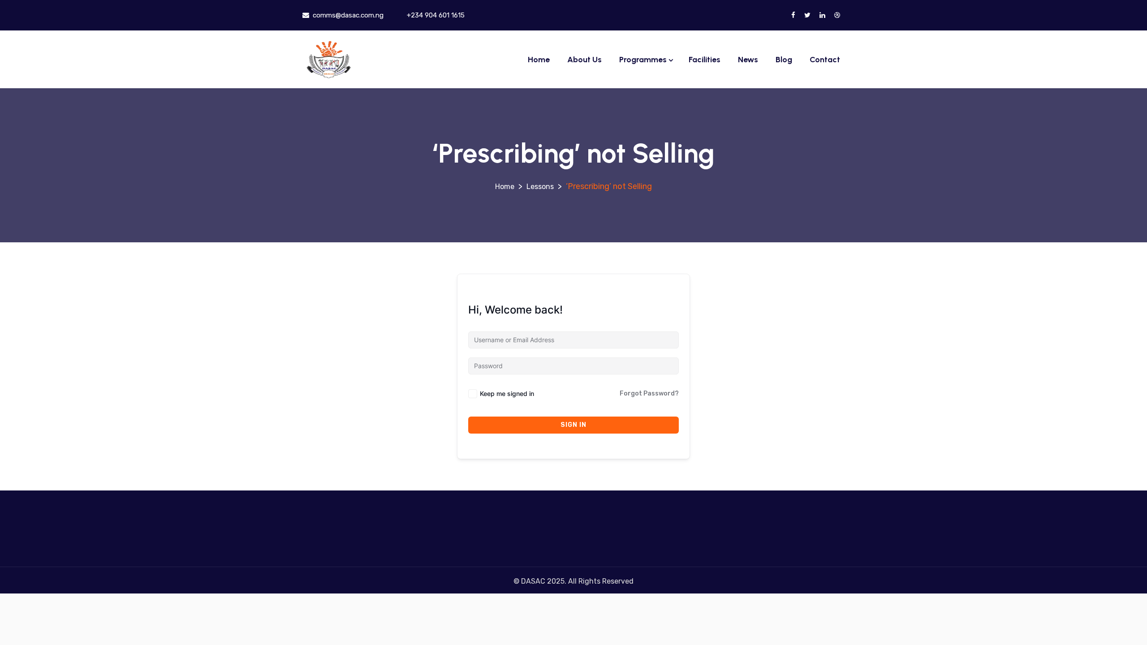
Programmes (643, 59)
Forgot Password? (649, 393)
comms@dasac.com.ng (347, 15)
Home (539, 59)
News (748, 59)
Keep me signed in (507, 393)
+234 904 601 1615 (435, 15)
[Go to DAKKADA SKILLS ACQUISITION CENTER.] (504, 186)
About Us (584, 59)
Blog (784, 59)
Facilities (704, 59)
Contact (825, 59)
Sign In (573, 425)
